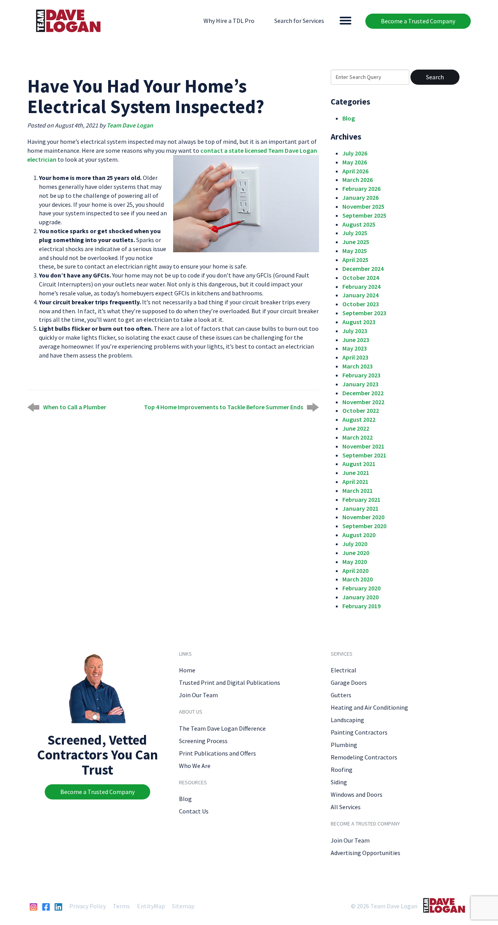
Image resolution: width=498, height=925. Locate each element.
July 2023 (354, 331)
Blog (348, 118)
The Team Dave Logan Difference (222, 728)
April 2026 (355, 171)
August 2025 (358, 224)
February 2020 (361, 588)
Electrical (343, 670)
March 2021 (357, 490)
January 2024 (360, 295)
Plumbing (344, 745)
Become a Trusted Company (418, 21)
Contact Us (194, 811)
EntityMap (151, 906)
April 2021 (355, 481)
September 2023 (364, 313)
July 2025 (354, 233)
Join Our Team (198, 695)
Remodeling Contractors (364, 757)
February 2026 (361, 188)
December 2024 (363, 268)
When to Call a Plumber (74, 407)
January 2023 (360, 384)
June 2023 (355, 340)
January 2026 (360, 197)
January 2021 (360, 508)
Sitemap (183, 906)
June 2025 (355, 242)
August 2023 (358, 322)
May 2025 (354, 251)
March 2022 (357, 437)
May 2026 (354, 162)
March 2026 (357, 179)
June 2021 (355, 472)
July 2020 (354, 544)
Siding (339, 782)
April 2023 (355, 357)
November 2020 (363, 517)
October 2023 (360, 304)
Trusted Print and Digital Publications (229, 682)
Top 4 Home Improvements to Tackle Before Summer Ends (223, 407)
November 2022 (363, 402)
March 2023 (357, 366)
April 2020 (355, 570)
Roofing (341, 769)
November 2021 (363, 446)
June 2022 (355, 428)
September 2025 (364, 215)
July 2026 (354, 153)
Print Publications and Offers (217, 753)
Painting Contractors (359, 732)
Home (187, 670)
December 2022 (363, 393)
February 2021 (361, 499)
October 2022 (360, 410)
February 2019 (361, 606)
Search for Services (299, 20)
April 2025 (355, 260)
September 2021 (364, 455)
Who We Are (194, 766)
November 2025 (363, 206)
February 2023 (361, 375)
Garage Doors (349, 682)
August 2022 (358, 419)
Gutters (341, 695)
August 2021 (358, 464)
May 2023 (354, 348)
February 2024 (361, 286)
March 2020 (357, 579)
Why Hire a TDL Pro (228, 20)
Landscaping (347, 720)
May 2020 (354, 561)
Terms (121, 906)
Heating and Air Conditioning (369, 707)
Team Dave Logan (130, 125)
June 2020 (355, 553)
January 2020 (360, 597)
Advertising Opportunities (365, 853)
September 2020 (364, 526)
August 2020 (358, 535)
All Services (346, 807)
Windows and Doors (356, 794)
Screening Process (203, 741)
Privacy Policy (87, 906)
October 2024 (360, 277)
